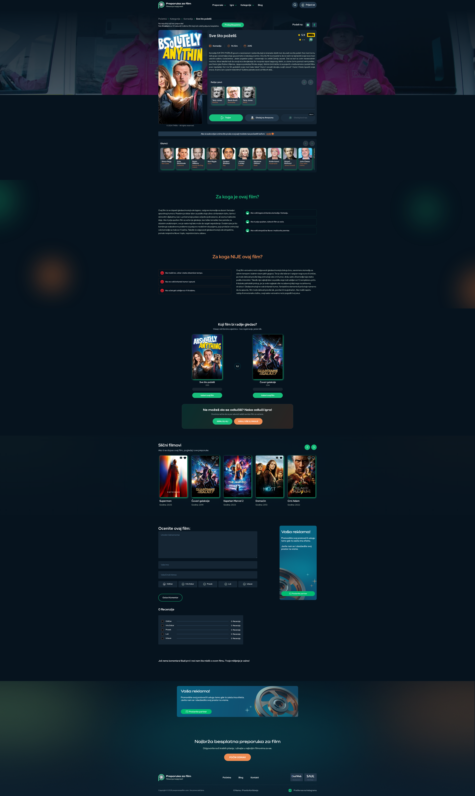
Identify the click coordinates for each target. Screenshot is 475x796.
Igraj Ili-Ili (222, 421)
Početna (162, 18)
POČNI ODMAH (237, 757)
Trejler (228, 117)
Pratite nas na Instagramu (305, 790)
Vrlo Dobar (189, 584)
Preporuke (217, 5)
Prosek (209, 584)
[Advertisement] (298, 563)
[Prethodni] (304, 82)
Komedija (188, 18)
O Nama (237, 790)
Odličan (169, 584)
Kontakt (255, 777)
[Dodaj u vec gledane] (180, 458)
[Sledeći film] (314, 447)
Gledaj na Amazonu (264, 117)
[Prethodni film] (307, 447)
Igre (232, 5)
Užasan (249, 584)
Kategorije (246, 5)
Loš (229, 584)
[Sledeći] (310, 82)
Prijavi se (310, 4)
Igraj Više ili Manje (248, 421)
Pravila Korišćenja (250, 790)
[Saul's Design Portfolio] (310, 781)
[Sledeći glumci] (312, 143)
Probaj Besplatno (233, 25)
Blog (260, 5)
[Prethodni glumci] (305, 143)
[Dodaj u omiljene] (184, 458)
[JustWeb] (296, 781)
